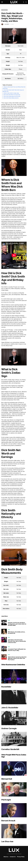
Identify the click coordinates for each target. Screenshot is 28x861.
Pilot (24, 74)
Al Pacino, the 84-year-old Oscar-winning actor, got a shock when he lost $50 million (17, 624)
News (9, 620)
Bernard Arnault (8, 820)
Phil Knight (6, 800)
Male (20, 49)
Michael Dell (6, 779)
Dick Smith (20, 46)
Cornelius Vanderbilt (10, 749)
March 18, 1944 (20, 57)
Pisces (20, 69)
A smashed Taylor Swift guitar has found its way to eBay (17, 649)
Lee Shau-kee (7, 841)
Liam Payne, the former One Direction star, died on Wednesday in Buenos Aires (17, 641)
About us (6, 856)
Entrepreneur (19, 74)
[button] (2, 2)
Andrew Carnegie (9, 728)
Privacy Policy (20, 856)
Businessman (20, 73)
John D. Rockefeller (9, 707)
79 (20, 53)
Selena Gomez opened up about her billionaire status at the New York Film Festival (17, 658)
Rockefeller (6, 687)
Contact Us (13, 856)
